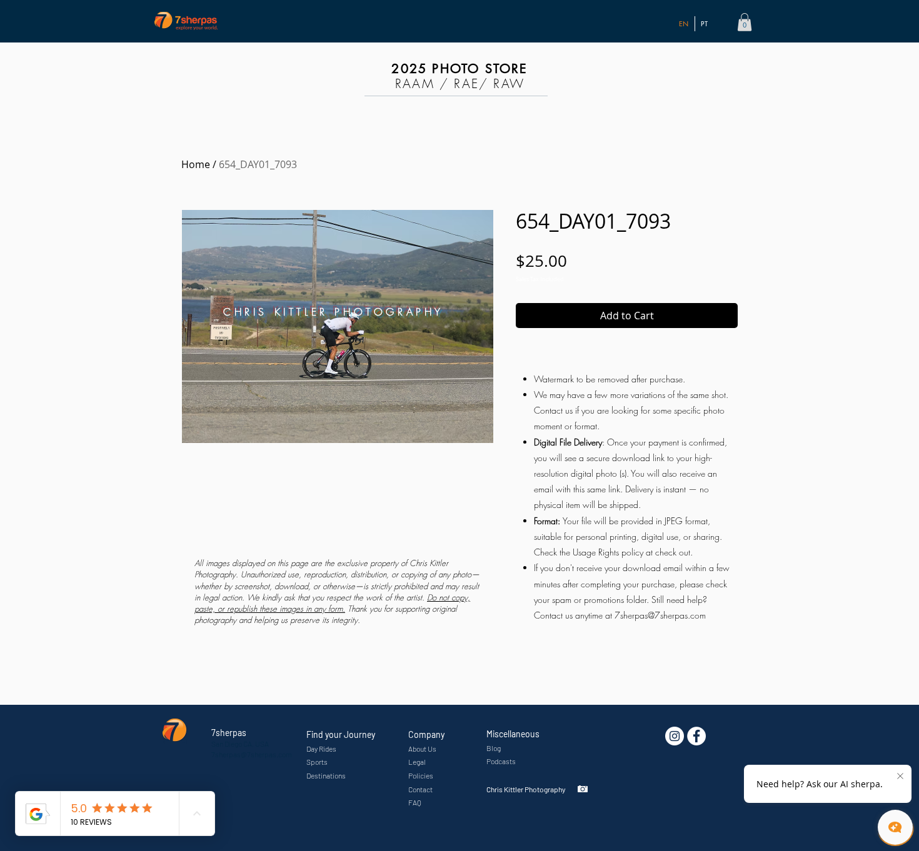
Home (195, 164)
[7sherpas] (696, 736)
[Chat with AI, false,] (895, 827)
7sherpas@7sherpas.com (660, 615)
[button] (744, 22)
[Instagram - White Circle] (674, 736)
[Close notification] (900, 776)
